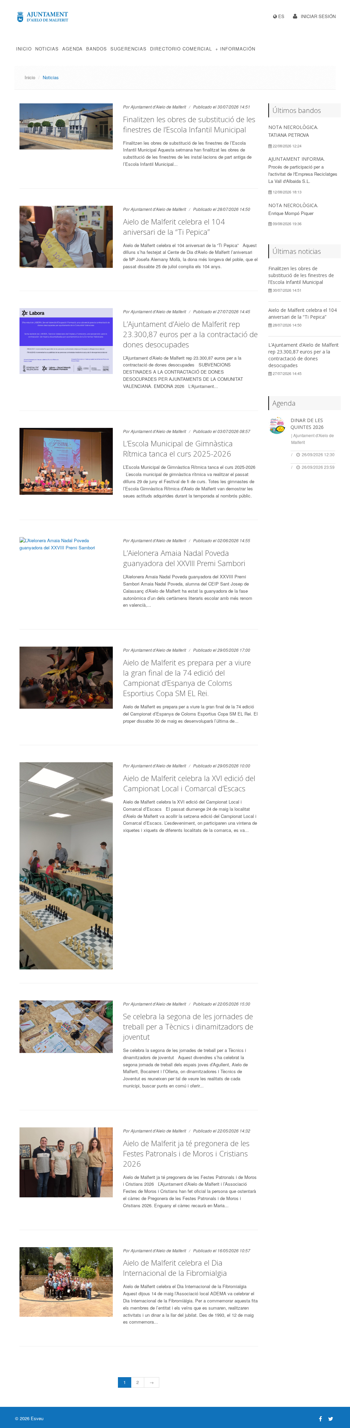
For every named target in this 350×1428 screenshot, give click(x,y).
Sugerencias (128, 48)
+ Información (235, 48)
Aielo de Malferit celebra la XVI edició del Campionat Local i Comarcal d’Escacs (189, 783)
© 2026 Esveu (29, 1418)
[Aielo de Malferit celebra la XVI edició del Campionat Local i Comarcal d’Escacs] (66, 865)
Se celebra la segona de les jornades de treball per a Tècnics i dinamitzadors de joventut (188, 1026)
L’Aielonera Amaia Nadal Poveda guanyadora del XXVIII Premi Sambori (184, 558)
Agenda (72, 48)
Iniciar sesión (318, 16)
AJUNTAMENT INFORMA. (296, 159)
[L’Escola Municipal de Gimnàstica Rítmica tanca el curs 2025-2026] (66, 461)
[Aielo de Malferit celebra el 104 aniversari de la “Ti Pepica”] (66, 237)
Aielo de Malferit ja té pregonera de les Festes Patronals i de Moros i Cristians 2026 (186, 1153)
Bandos (96, 48)
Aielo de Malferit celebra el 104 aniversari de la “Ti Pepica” (174, 226)
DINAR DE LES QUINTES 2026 (307, 423)
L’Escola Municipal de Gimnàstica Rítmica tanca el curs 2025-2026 (178, 448)
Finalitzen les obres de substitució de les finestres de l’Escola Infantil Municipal (189, 124)
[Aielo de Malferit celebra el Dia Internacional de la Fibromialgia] (66, 1282)
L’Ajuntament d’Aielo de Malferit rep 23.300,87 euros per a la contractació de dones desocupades (190, 334)
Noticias (47, 48)
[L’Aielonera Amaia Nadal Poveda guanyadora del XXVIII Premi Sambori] (66, 544)
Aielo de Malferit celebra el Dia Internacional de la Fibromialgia (175, 1267)
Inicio (24, 48)
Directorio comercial (181, 48)
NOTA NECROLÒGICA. (293, 127)
